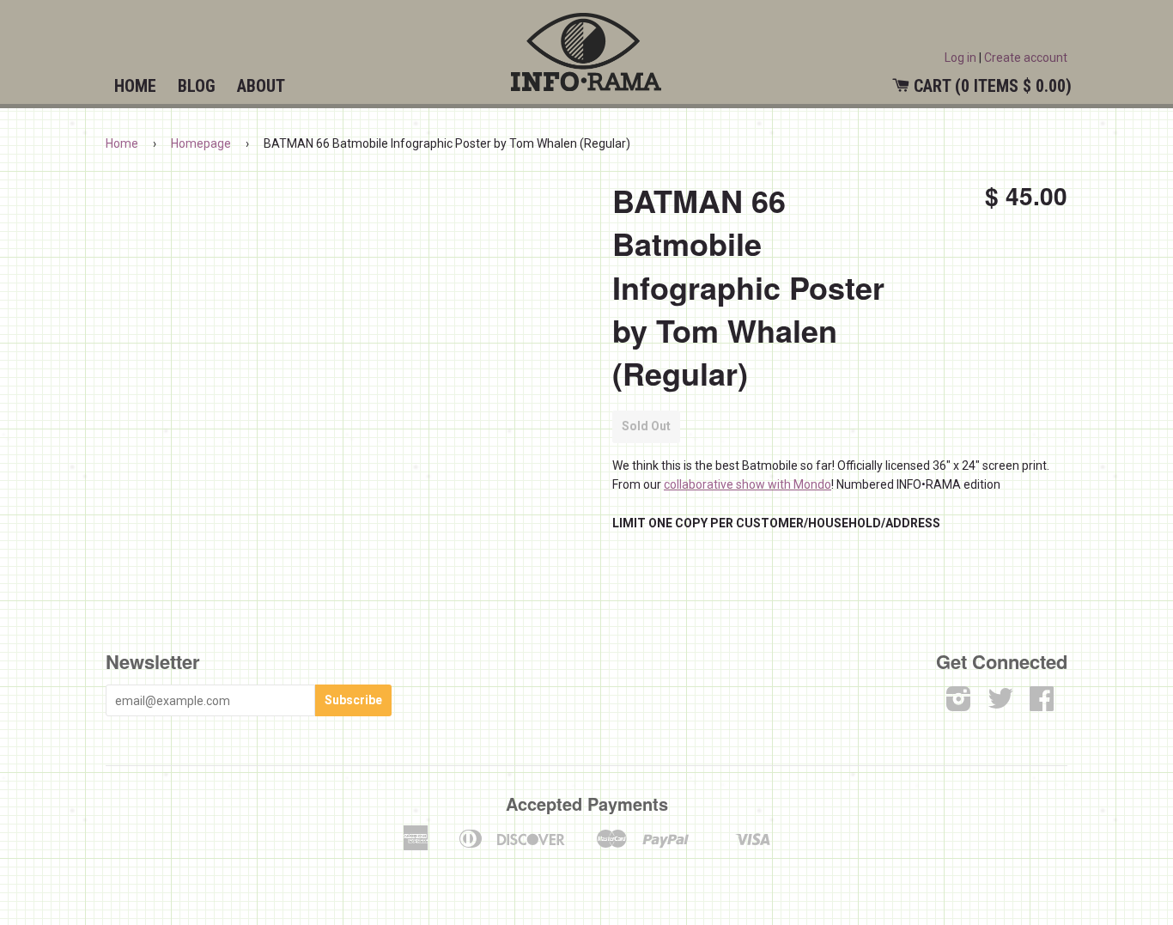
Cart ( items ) (993, 86)
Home (135, 86)
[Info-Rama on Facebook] (1041, 704)
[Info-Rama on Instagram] (958, 704)
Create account (1025, 57)
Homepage (201, 143)
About (261, 86)
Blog (197, 86)
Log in (960, 57)
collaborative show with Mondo (747, 484)
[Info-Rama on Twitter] (1000, 704)
